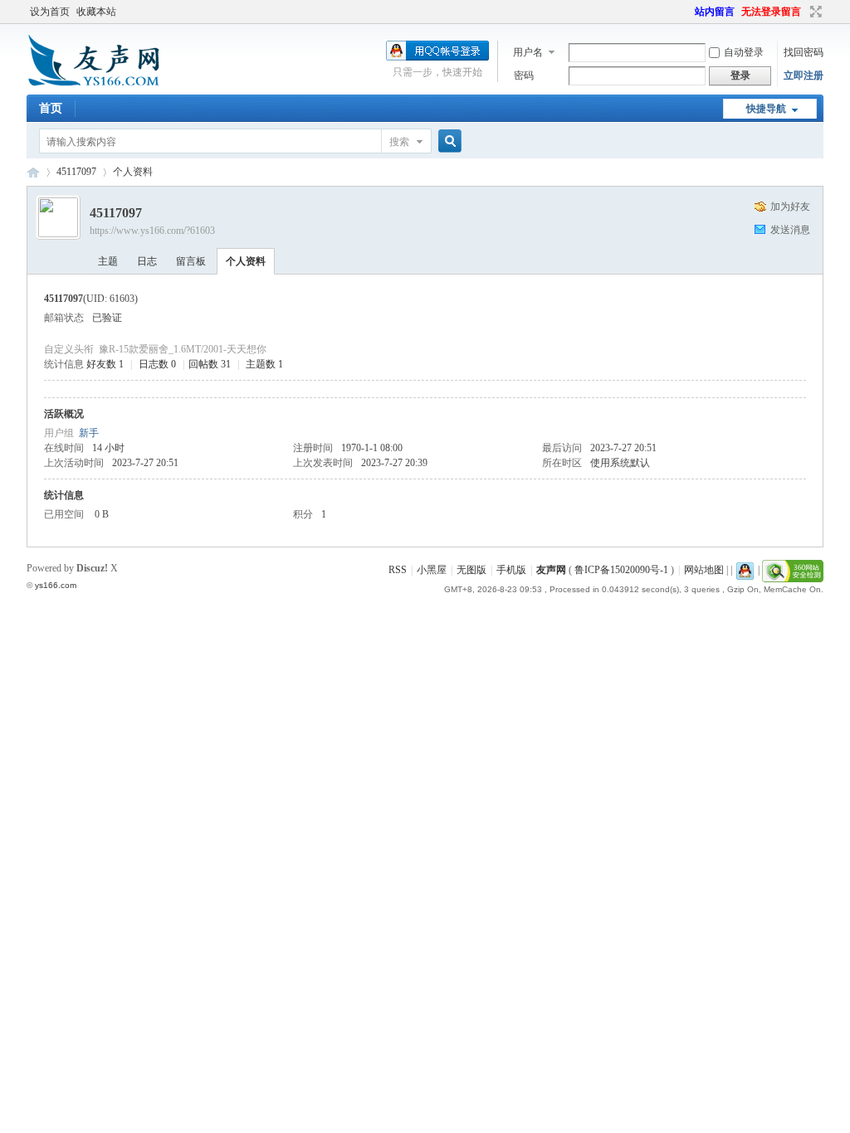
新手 (89, 433)
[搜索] (447, 141)
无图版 (471, 570)
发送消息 (790, 230)
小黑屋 (432, 570)
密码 (524, 75)
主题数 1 (264, 364)
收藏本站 (96, 11)
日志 (147, 261)
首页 (50, 108)
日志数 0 (157, 364)
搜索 (399, 142)
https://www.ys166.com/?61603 (152, 230)
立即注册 (803, 75)
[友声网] (94, 84)
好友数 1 (105, 364)
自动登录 (744, 52)
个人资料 (246, 261)
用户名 (528, 52)
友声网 (33, 172)
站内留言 (715, 11)
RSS (397, 570)
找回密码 (803, 52)
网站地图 (704, 570)
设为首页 (50, 11)
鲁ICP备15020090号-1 (621, 570)
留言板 (191, 261)
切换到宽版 (813, 11)
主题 (108, 261)
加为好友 (790, 206)
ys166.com (55, 585)
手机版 (511, 570)
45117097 (76, 171)
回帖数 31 (209, 364)
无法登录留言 (771, 11)
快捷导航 (766, 108)
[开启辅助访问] (687, 11)
